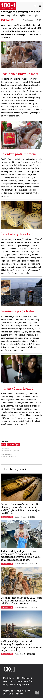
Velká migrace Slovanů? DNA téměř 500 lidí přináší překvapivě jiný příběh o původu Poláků (21, 600)
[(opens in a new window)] (37, 685)
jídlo (3, 444)
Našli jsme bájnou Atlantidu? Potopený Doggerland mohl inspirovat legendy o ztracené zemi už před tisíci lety (21, 646)
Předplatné (8, 678)
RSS (18, 678)
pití (17, 444)
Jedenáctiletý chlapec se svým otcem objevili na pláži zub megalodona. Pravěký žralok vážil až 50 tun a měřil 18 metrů (21, 555)
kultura (10, 444)
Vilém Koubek (28, 20)
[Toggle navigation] (40, 5)
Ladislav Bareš (20, 517)
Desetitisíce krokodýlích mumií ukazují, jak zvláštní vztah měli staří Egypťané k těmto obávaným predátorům (20, 509)
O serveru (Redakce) (20, 684)
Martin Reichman (21, 564)
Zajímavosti (7, 517)
